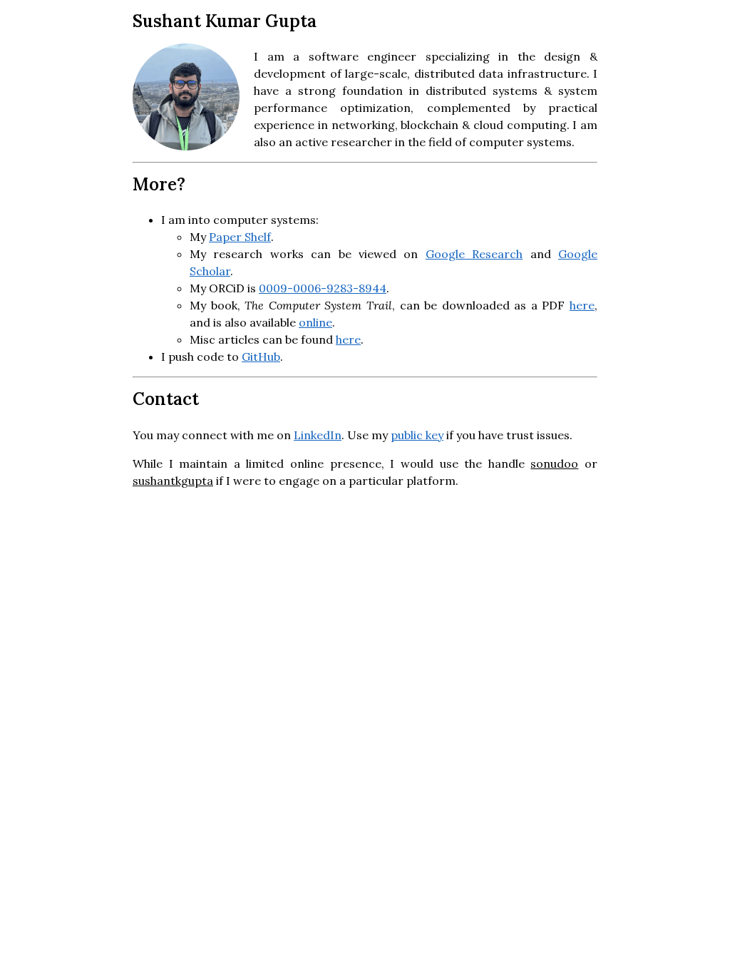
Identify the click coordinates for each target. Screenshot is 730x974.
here (582, 305)
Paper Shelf (240, 237)
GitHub (261, 356)
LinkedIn (317, 435)
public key (417, 435)
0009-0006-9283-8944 (322, 288)
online (315, 322)
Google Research (474, 254)
